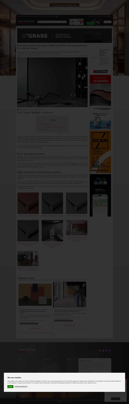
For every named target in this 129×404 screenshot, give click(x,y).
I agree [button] (10, 386)
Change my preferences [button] (21, 386)
